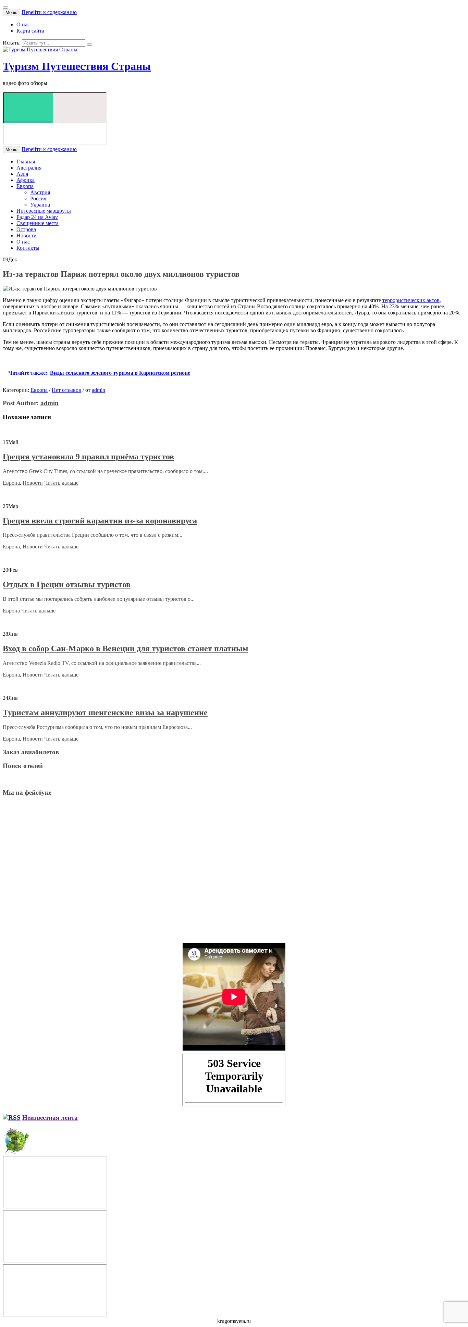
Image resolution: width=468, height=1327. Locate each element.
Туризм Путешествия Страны (77, 66)
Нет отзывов (66, 390)
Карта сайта (30, 31)
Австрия (40, 192)
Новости (26, 235)
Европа (25, 186)
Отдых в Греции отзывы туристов (67, 584)
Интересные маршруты (43, 211)
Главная (25, 161)
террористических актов (411, 300)
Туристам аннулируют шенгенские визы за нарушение (105, 712)
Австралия (28, 168)
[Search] (89, 45)
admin (98, 390)
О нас (23, 24)
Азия (22, 174)
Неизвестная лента (50, 1117)
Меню (11, 12)
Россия (38, 198)
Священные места (37, 223)
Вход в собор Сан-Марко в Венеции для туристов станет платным (125, 648)
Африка (25, 180)
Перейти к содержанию (49, 12)
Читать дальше (61, 483)
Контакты (27, 248)
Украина (40, 205)
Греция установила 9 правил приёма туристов (88, 456)
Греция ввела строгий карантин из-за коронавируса (100, 520)
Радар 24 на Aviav (37, 217)
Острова (26, 229)
